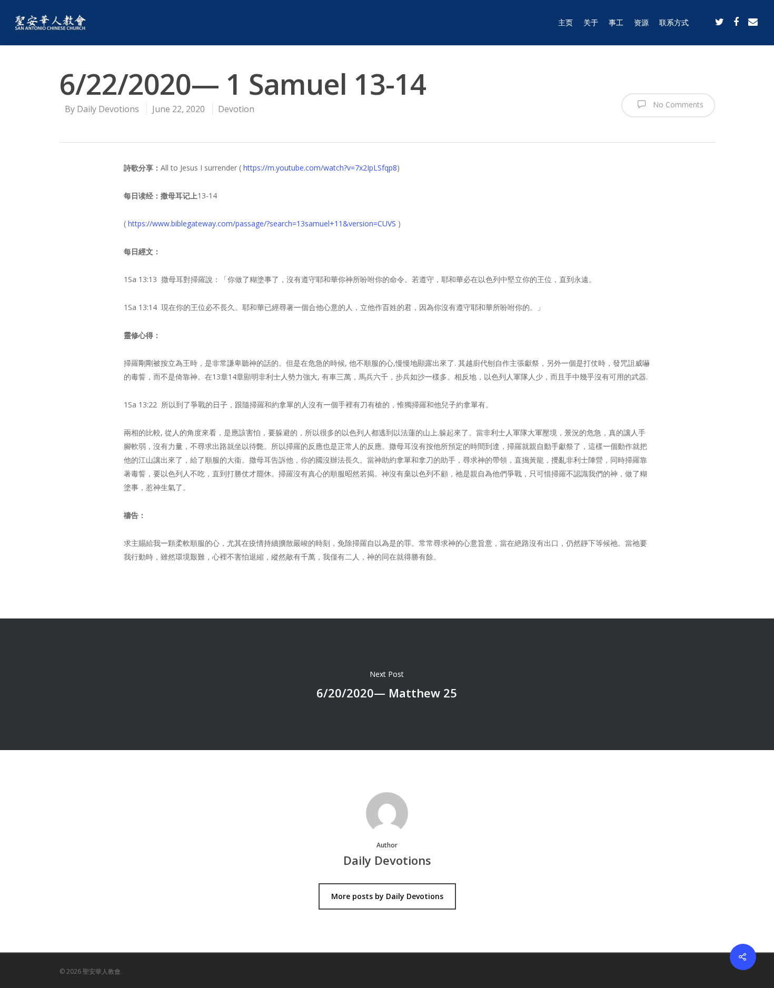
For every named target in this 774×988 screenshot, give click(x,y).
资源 (641, 22)
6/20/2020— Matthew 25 (387, 684)
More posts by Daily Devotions (387, 896)
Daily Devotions (108, 109)
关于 (590, 22)
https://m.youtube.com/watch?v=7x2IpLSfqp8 (320, 168)
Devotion (236, 109)
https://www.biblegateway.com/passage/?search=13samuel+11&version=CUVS (262, 223)
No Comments (677, 104)
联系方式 (674, 22)
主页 (565, 22)
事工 (616, 22)
